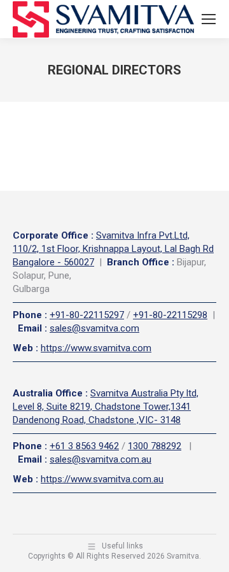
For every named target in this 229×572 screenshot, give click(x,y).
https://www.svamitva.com (96, 348)
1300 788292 (154, 446)
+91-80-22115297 (87, 315)
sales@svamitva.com (94, 328)
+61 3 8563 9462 (84, 446)
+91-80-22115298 (170, 315)
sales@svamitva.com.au (100, 459)
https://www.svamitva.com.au (102, 479)
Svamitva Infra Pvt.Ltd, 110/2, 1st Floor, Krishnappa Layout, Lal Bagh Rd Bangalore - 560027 (113, 249)
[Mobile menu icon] (208, 19)
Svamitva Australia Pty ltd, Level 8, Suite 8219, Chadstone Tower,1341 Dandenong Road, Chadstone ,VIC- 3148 (105, 406)
